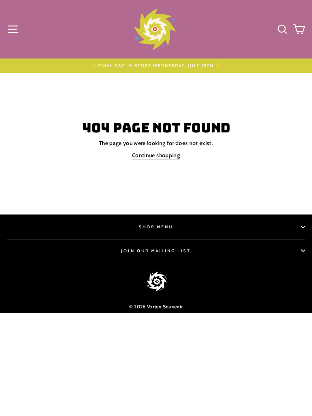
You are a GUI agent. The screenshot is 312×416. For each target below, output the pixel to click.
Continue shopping (156, 155)
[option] (156, 66)
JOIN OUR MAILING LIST (156, 251)
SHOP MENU (156, 227)
